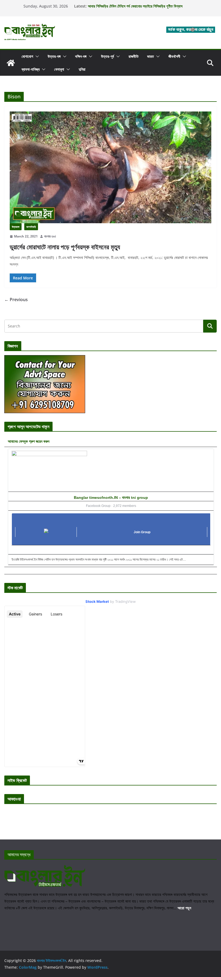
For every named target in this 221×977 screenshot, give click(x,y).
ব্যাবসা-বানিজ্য (31, 69)
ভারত (150, 56)
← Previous (16, 299)
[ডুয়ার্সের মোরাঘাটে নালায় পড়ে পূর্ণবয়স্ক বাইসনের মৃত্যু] (110, 167)
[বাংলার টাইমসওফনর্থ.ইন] (10, 62)
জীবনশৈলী (174, 56)
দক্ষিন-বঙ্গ (81, 56)
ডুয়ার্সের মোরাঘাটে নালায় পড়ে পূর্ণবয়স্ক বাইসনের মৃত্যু (65, 246)
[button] (36, 56)
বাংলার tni (50, 236)
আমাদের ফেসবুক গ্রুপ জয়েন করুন (28, 441)
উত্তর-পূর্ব (107, 56)
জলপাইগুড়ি (31, 227)
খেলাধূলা (59, 69)
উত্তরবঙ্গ (15, 227)
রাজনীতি (134, 56)
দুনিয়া (82, 69)
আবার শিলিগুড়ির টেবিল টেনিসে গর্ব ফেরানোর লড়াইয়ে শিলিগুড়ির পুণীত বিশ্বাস (135, 6)
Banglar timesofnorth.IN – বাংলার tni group (111, 497)
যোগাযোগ (27, 56)
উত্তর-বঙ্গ (54, 56)
